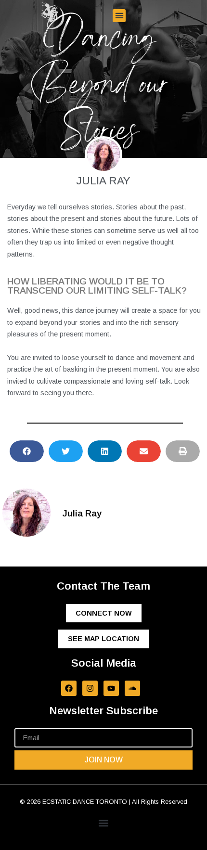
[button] (119, 15)
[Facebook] (69, 688)
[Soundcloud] (132, 688)
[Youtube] (111, 688)
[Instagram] (90, 688)
